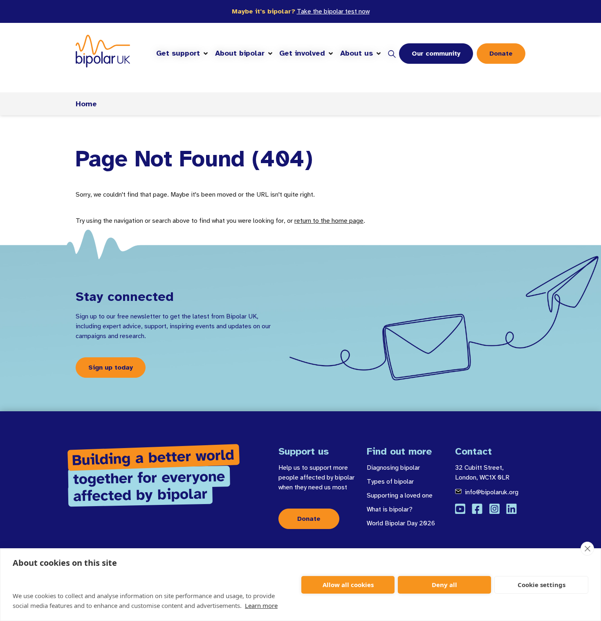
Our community (436, 53)
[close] (587, 549)
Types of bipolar (390, 482)
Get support (178, 53)
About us (356, 53)
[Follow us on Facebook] (477, 509)
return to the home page (328, 221)
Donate (501, 53)
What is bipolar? (390, 509)
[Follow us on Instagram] (494, 509)
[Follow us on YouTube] (460, 509)
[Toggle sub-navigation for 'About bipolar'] (270, 54)
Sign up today (110, 367)
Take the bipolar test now (333, 11)
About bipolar (240, 53)
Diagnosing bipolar (393, 468)
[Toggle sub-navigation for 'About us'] (378, 54)
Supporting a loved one (400, 495)
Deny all (444, 585)
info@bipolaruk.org (491, 492)
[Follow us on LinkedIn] (511, 509)
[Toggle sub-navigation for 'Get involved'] (330, 54)
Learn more (261, 605)
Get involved (302, 53)
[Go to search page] (392, 54)
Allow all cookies (348, 585)
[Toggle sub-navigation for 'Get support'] (205, 54)
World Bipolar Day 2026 (401, 523)
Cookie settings (541, 585)
